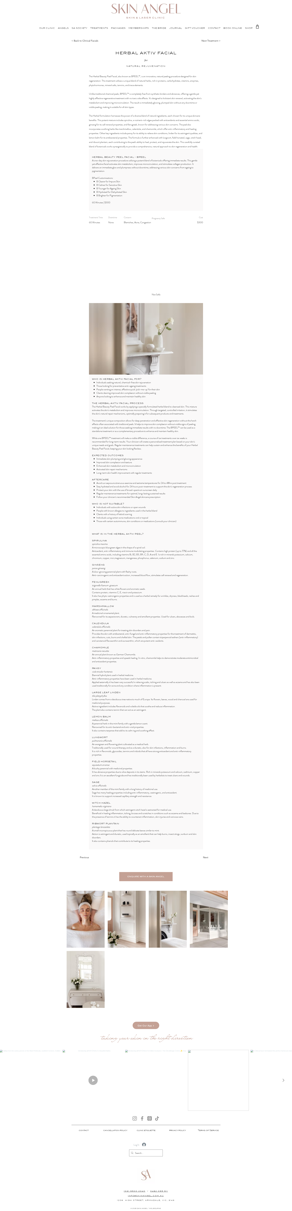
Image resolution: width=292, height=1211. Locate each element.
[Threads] (150, 1118)
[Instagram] (135, 1118)
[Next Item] (283, 1080)
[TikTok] (157, 1118)
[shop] (257, 26)
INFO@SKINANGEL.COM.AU (146, 1196)
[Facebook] (142, 1118)
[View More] (47, 28)
